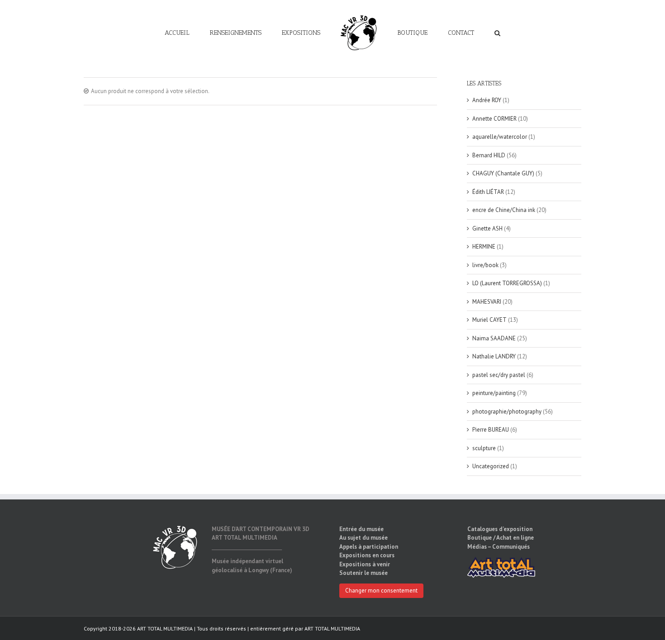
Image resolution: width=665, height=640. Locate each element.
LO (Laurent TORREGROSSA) (507, 283)
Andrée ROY (486, 100)
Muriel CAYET (489, 320)
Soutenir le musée (363, 573)
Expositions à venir (364, 564)
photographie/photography (507, 411)
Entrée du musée (361, 529)
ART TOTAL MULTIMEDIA (332, 628)
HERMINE (483, 246)
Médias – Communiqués (498, 547)
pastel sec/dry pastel (498, 375)
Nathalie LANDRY (494, 356)
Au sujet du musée (363, 537)
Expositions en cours (366, 555)
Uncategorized (490, 466)
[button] (465, 33)
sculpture (484, 448)
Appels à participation (368, 547)
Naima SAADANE (494, 338)
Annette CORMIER (494, 118)
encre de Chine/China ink (503, 210)
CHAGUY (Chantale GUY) (503, 173)
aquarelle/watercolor (499, 137)
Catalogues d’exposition (499, 529)
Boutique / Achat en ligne (500, 537)
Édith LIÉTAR (488, 192)
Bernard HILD (488, 155)
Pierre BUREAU (490, 429)
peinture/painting (494, 393)
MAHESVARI (486, 302)
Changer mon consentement (381, 590)
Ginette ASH (487, 228)
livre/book (485, 265)
